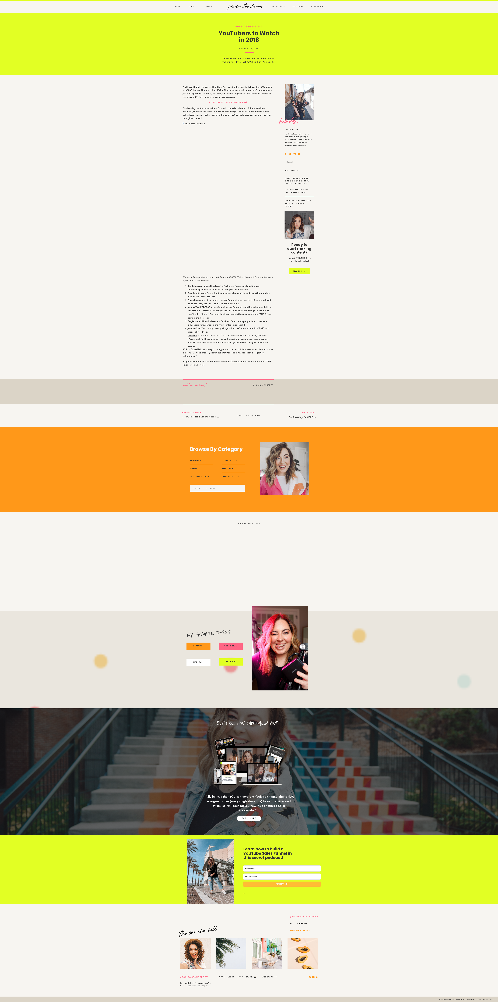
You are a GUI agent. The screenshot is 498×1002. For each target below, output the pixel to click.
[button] (197, 385)
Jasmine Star (194, 329)
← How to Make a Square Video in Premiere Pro (206, 417)
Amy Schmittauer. (197, 293)
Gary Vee (192, 336)
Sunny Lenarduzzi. (197, 300)
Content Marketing (249, 26)
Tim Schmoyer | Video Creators (203, 286)
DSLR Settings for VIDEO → (302, 417)
